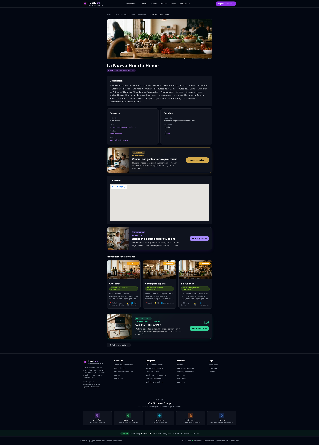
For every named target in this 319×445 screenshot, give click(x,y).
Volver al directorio (120, 345)
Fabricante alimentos (154, 378)
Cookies (212, 371)
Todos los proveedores (123, 364)
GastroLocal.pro (148, 433)
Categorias (143, 3)
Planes (173, 3)
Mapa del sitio (120, 368)
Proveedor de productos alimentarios (130, 15)
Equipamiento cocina (154, 364)
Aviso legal (213, 364)
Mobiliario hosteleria (154, 382)
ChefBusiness (184, 3)
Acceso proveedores (185, 371)
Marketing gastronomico (156, 375)
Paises (154, 3)
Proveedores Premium (123, 371)
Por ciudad (118, 378)
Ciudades (163, 3)
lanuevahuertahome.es (119, 140)
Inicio (109, 15)
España (167, 133)
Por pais (117, 375)
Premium (181, 375)
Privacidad (213, 368)
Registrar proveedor (185, 368)
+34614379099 (116, 133)
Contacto (181, 382)
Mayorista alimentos (154, 368)
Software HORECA (153, 371)
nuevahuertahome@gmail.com (123, 127)
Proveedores (131, 3)
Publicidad (181, 378)
